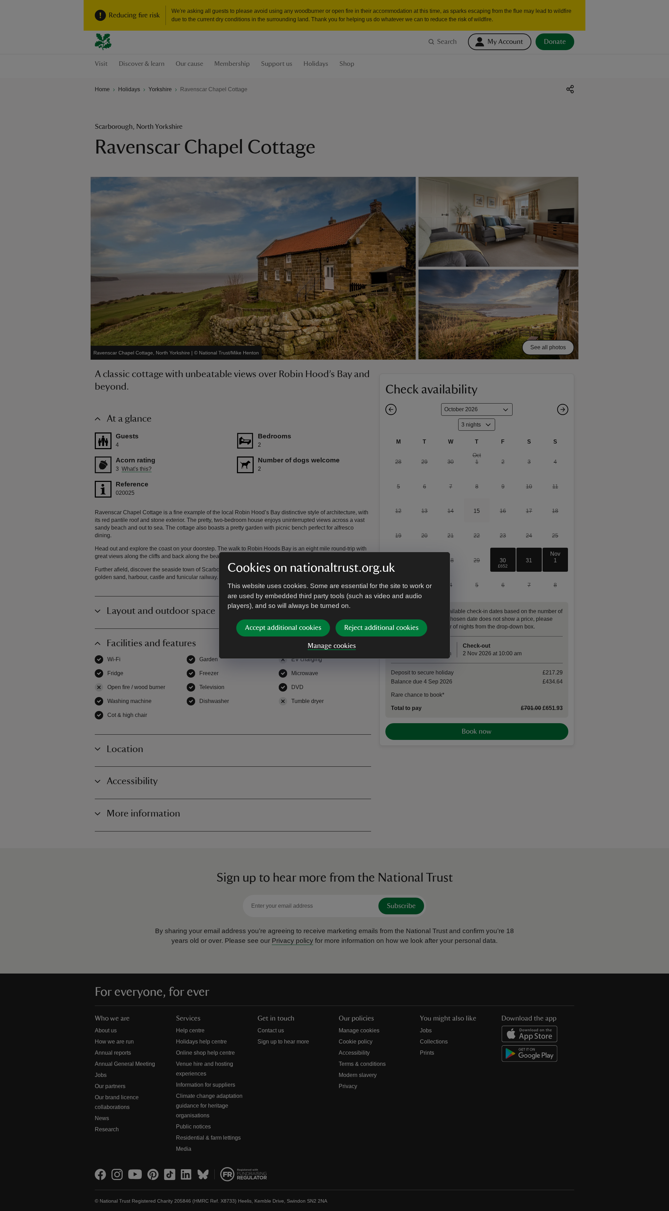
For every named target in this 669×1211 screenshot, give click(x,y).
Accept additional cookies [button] (283, 627)
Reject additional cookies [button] (381, 627)
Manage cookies (332, 645)
